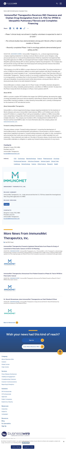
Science (34, 164)
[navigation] (60, 3)
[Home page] (10, 3)
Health (56, 164)
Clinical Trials (55, 161)
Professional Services (20, 161)
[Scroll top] (60, 352)
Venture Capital (45, 161)
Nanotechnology (31, 158)
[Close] (63, 441)
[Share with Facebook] (17, 28)
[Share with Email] (20, 28)
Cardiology (17, 164)
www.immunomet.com (10, 121)
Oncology (56, 158)
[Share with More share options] (28, 28)
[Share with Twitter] (13, 28)
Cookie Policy (25, 442)
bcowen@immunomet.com (12, 153)
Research (50, 164)
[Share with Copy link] (24, 28)
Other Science (42, 164)
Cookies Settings (16, 447)
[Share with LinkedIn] (10, 28)
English (6, 204)
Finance (39, 158)
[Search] (57, 3)
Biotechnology (25, 164)
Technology (21, 158)
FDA (15, 158)
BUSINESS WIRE (16, 54)
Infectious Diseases (33, 161)
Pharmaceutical (47, 158)
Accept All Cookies (28, 447)
